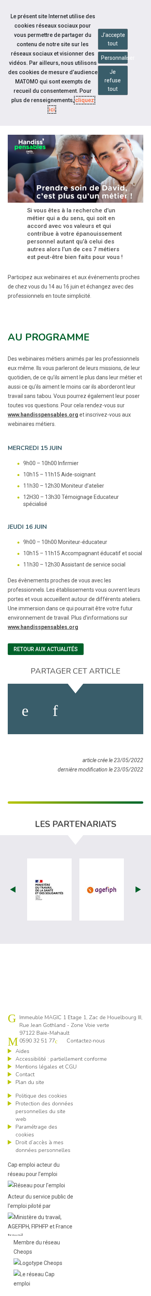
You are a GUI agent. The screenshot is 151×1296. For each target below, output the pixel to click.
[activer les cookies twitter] (87, 711)
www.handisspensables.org (43, 415)
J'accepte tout (113, 39)
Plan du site (29, 1082)
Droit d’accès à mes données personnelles (42, 1146)
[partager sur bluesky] (123, 711)
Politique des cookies (41, 1096)
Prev (12, 889)
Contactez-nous (86, 1040)
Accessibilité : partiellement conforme (61, 1059)
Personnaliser (114, 58)
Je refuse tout (113, 80)
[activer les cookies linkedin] (55, 711)
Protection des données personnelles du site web (44, 1111)
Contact (24, 1074)
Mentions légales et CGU (46, 1066)
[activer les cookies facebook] (25, 711)
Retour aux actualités (46, 649)
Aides (22, 1051)
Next (138, 889)
